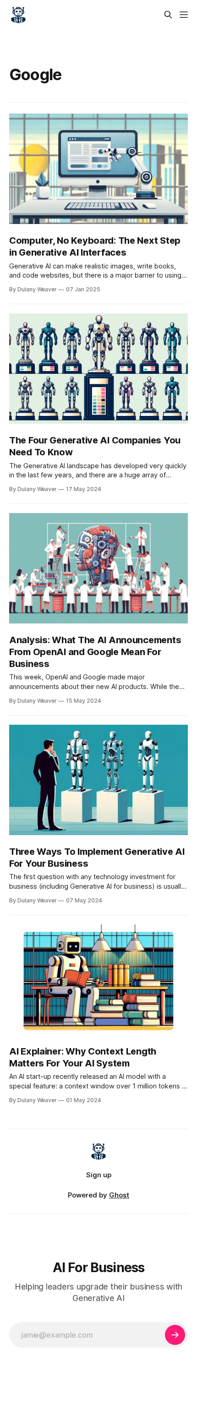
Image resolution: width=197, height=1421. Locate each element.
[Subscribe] (175, 1335)
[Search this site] (168, 14)
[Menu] (183, 14)
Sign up (98, 1174)
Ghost (119, 1195)
